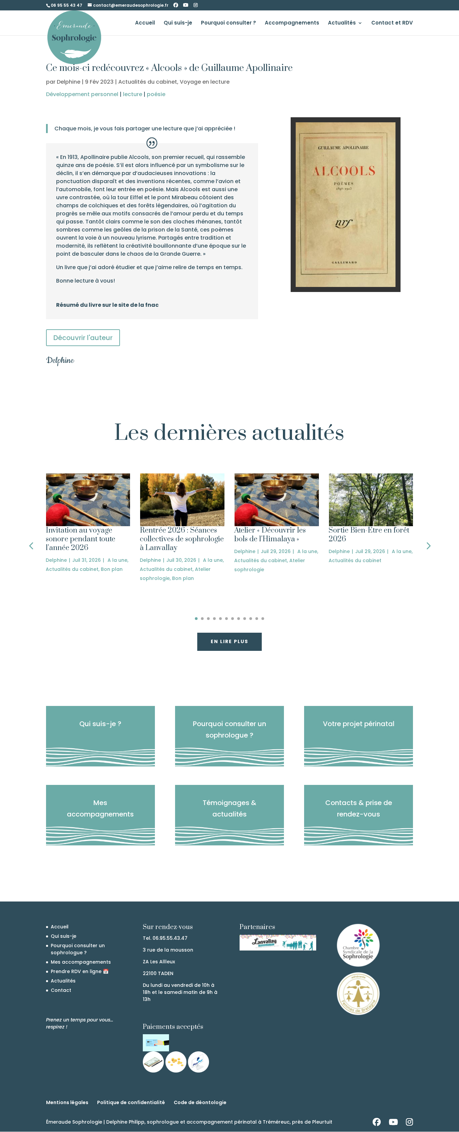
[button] (31, 545)
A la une (117, 560)
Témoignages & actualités (229, 808)
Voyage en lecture (205, 82)
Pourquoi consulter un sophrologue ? (229, 729)
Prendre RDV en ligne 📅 (80, 971)
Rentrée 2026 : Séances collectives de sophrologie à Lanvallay (182, 539)
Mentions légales (67, 1102)
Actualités (342, 23)
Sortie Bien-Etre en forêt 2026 (369, 535)
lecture (132, 94)
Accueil (145, 23)
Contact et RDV (392, 23)
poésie (156, 94)
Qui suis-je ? (100, 723)
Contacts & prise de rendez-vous (358, 808)
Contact (61, 990)
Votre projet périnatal (358, 723)
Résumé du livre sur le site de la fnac (107, 305)
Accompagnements (292, 23)
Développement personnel (82, 94)
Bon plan (112, 569)
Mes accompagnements (100, 808)
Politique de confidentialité (131, 1102)
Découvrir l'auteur (83, 337)
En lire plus (229, 641)
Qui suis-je (178, 23)
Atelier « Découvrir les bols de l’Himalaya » (270, 535)
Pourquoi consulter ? (228, 23)
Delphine (68, 82)
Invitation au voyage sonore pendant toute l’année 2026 (80, 539)
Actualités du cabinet (147, 82)
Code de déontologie (200, 1102)
